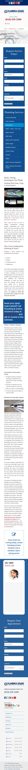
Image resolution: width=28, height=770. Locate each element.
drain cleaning (17, 422)
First (5, 63)
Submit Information (8, 103)
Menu (8, 23)
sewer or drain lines (11, 219)
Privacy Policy (15, 767)
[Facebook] (9, 3)
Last (5, 68)
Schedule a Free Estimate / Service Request (14, 1)
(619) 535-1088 (13, 19)
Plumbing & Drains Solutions (12, 251)
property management (18, 453)
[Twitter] (12, 3)
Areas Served (7, 767)
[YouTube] (19, 3)
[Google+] (14, 3)
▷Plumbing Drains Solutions (14, 11)
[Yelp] (16, 3)
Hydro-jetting (7, 339)
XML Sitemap (16, 769)
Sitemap (10, 769)
